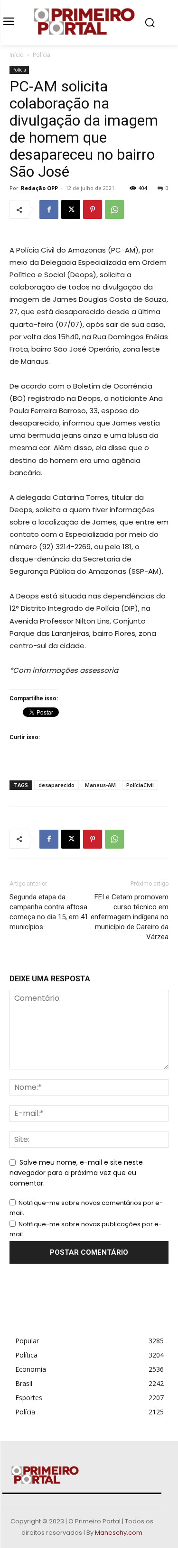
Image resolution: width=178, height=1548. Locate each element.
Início (16, 55)
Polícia (41, 55)
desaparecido (56, 784)
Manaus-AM (100, 784)
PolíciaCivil (140, 784)
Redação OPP (39, 187)
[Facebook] (48, 209)
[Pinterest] (92, 209)
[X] (70, 209)
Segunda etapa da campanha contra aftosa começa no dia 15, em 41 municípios (48, 912)
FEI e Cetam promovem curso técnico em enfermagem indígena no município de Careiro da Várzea (130, 917)
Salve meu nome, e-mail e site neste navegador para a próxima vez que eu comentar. (76, 1172)
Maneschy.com (118, 1532)
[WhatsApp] (114, 209)
